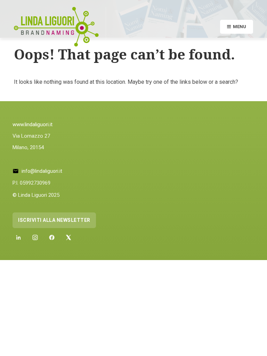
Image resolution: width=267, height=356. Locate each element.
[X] (68, 237)
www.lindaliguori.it (32, 124)
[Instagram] (35, 237)
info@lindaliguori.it (42, 171)
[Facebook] (52, 237)
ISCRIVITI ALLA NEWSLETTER (54, 220)
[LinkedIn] (18, 237)
